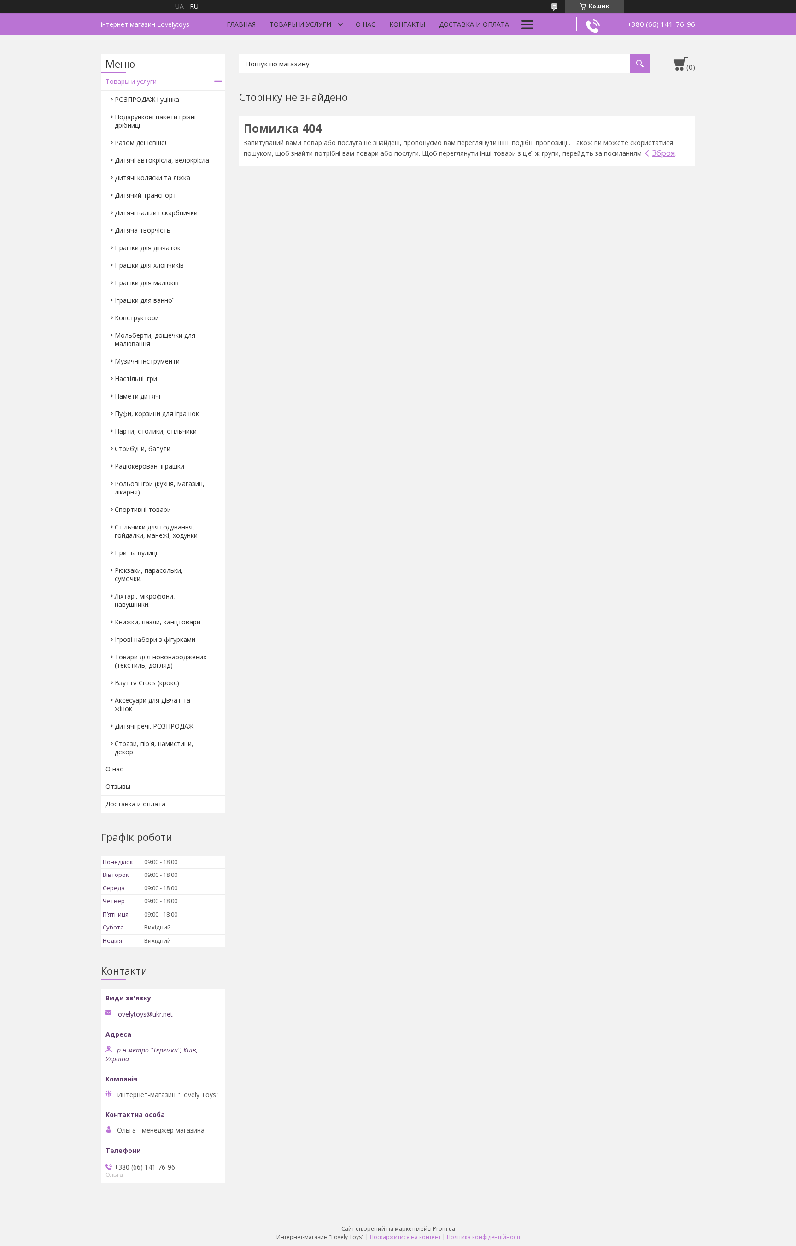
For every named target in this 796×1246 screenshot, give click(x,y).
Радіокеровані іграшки (149, 466)
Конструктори (137, 317)
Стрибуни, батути (142, 448)
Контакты (407, 24)
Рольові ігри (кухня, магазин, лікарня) (160, 487)
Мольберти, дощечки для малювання (155, 339)
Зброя (663, 152)
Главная (241, 24)
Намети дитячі (137, 396)
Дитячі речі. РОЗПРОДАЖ (154, 726)
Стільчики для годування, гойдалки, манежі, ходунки (156, 531)
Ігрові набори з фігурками (155, 639)
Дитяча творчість (142, 230)
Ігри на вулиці (136, 552)
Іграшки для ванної (144, 300)
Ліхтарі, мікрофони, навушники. (145, 600)
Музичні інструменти (147, 361)
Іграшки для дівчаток (148, 247)
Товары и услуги (300, 24)
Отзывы (117, 786)
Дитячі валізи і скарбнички (156, 212)
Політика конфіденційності (483, 1237)
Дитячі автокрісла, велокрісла (162, 160)
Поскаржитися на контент (405, 1237)
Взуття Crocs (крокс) (147, 682)
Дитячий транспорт (145, 195)
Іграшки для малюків (147, 282)
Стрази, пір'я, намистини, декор (154, 747)
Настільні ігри (136, 378)
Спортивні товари (143, 509)
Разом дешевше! (140, 142)
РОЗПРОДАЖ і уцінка (147, 99)
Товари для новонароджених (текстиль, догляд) (160, 661)
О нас (365, 24)
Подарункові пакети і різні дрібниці (155, 120)
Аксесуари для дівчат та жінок (152, 704)
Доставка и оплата (474, 24)
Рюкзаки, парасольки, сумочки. (149, 574)
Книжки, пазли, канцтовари (157, 621)
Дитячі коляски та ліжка (152, 177)
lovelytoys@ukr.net (145, 1014)
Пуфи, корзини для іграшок (157, 413)
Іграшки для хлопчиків (149, 265)
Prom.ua (444, 1229)
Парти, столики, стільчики (156, 431)
